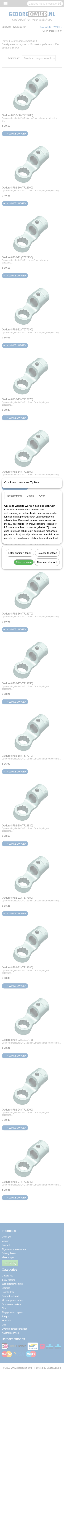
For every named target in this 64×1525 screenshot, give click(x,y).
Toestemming (14, 495)
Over (42, 495)
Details (30, 495)
